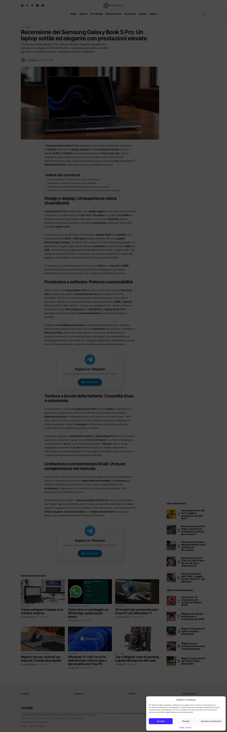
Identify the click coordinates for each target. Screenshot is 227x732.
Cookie (181, 727)
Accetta (161, 721)
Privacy (188, 727)
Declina (186, 721)
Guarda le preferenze (211, 721)
